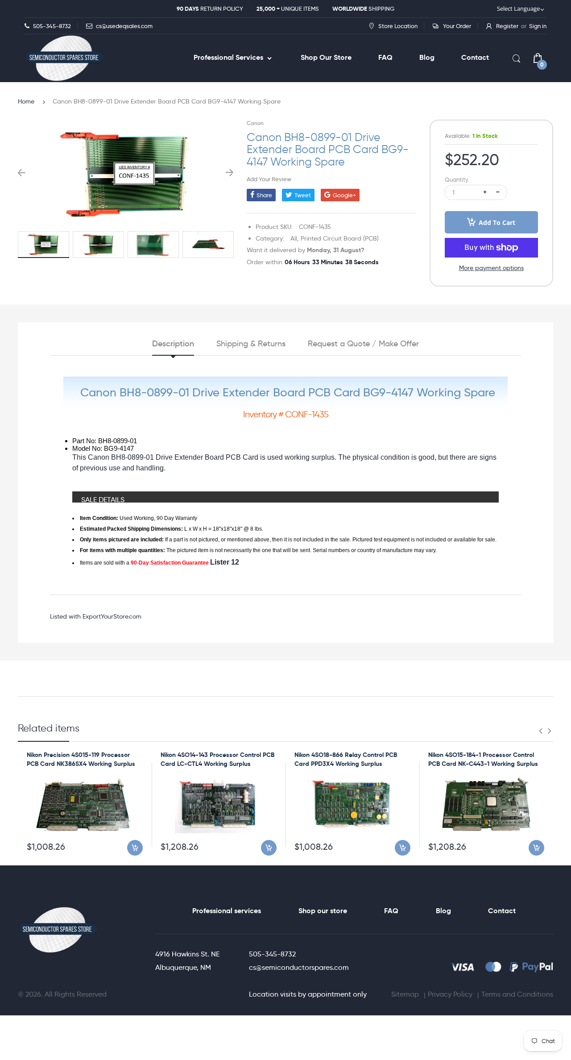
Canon (255, 123)
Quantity (456, 179)
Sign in (537, 25)
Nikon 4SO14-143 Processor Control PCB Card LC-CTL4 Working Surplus (217, 759)
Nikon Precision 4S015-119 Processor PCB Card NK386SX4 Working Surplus (81, 759)
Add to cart (497, 222)
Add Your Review (269, 179)
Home (26, 101)
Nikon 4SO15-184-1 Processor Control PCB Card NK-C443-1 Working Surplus (483, 759)
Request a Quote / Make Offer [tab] (363, 344)
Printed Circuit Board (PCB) (340, 238)
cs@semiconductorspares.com (299, 967)
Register (507, 25)
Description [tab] (173, 344)
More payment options (491, 268)
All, (294, 238)
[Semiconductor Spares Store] (65, 58)
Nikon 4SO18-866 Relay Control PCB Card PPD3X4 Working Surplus (345, 759)
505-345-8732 (272, 954)
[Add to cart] (135, 848)
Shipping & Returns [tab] (251, 344)
